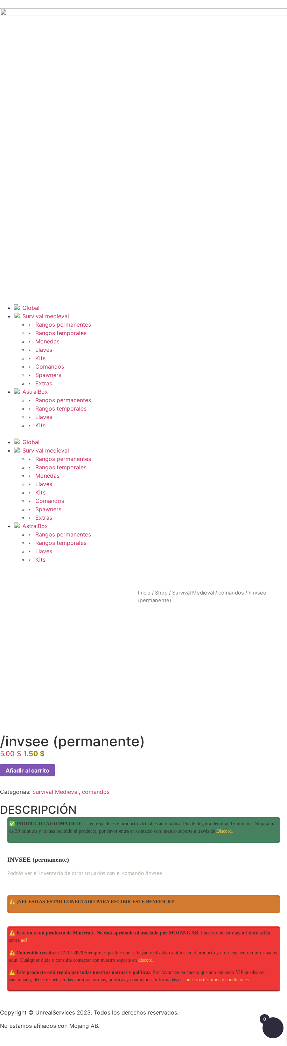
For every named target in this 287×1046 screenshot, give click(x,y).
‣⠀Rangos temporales (57, 332)
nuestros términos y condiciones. (218, 979)
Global (31, 307)
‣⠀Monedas (43, 341)
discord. (146, 960)
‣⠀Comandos (46, 366)
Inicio (144, 593)
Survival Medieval (193, 593)
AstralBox (35, 391)
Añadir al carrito (27, 770)
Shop (161, 593)
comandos (231, 593)
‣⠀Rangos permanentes (59, 324)
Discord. (224, 831)
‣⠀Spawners (44, 374)
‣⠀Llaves (40, 349)
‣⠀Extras (40, 383)
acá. (25, 940)
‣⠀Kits (37, 358)
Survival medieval (45, 316)
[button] (143, 433)
